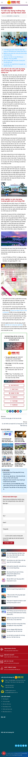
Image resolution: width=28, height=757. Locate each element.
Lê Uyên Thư (16, 16)
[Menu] (2, 2)
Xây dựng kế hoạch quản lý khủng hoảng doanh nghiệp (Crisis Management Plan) (15, 573)
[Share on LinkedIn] (20, 411)
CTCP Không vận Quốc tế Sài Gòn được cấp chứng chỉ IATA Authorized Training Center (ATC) (16, 612)
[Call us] (21, 746)
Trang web (5, 529)
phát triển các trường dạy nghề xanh (14, 325)
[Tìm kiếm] (26, 2)
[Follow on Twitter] (16, 746)
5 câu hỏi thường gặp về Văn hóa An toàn (11, 418)
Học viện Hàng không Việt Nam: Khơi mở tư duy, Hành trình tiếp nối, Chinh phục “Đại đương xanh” (16, 555)
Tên (4, 516)
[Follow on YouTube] (26, 746)
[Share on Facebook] (10, 411)
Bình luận (5, 503)
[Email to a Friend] (15, 411)
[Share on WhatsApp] (7, 411)
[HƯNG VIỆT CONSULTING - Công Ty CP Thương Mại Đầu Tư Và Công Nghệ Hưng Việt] (14, 2)
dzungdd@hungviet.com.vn (11, 692)
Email (4, 522)
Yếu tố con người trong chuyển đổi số (16, 589)
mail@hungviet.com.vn (10, 690)
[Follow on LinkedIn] (23, 746)
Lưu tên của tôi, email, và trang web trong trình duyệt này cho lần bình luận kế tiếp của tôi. (13, 538)
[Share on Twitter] (12, 411)
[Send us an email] (18, 746)
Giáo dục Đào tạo (7, 8)
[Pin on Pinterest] (18, 411)
